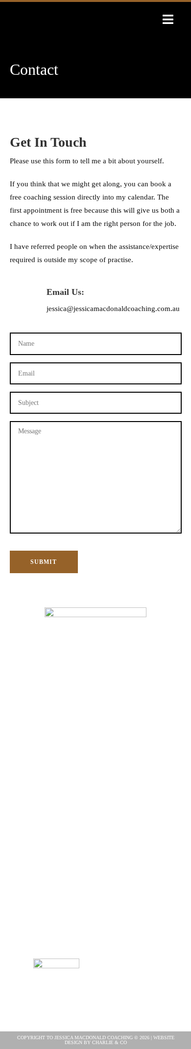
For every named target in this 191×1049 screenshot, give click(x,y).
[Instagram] (156, 958)
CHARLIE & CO (109, 1042)
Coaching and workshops (95, 753)
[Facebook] (134, 958)
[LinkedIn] (135, 989)
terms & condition (95, 838)
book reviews (95, 801)
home (95, 728)
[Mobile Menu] (168, 19)
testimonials (95, 777)
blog (95, 765)
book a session (95, 789)
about (95, 740)
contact (95, 814)
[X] (112, 958)
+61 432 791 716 (95, 866)
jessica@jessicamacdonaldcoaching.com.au (113, 308)
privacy (95, 826)
